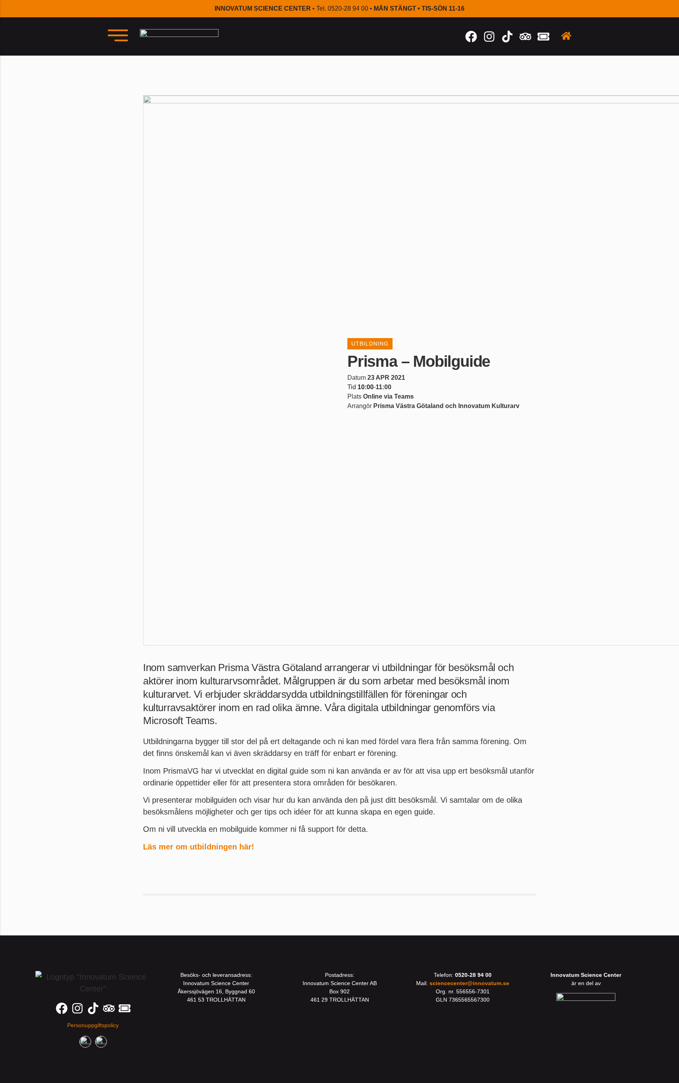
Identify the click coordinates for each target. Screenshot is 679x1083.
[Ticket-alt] (543, 36)
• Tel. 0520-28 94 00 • (339, 8)
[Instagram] (489, 36)
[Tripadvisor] (525, 36)
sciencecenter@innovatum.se (469, 983)
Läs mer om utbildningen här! (198, 846)
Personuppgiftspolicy (93, 1025)
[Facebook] (471, 36)
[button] (118, 35)
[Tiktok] (507, 36)
